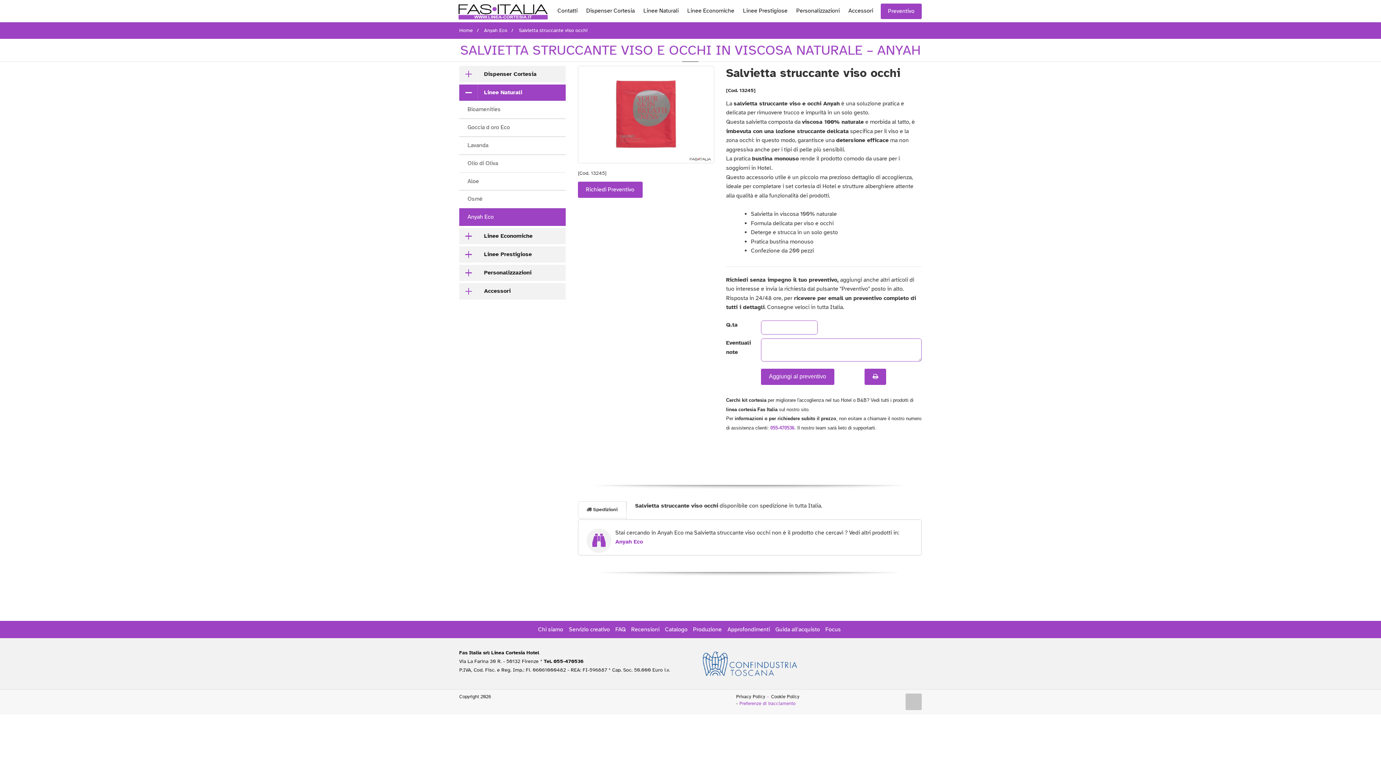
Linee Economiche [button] (508, 236)
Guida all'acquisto (797, 629)
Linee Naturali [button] (503, 92)
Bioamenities (484, 109)
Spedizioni (604, 509)
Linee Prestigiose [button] (508, 254)
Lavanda (478, 145)
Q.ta (732, 324)
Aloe (473, 181)
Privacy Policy (750, 697)
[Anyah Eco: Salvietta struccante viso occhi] (646, 114)
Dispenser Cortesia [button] (510, 74)
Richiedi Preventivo (610, 189)
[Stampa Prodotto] (875, 377)
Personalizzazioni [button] (508, 272)
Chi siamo (550, 629)
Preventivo (901, 11)
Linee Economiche (710, 10)
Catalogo (676, 629)
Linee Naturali (661, 10)
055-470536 (782, 428)
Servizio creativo (589, 629)
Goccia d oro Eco (489, 127)
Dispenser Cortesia (610, 10)
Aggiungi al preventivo (797, 376)
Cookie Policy (785, 697)
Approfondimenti (749, 629)
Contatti (567, 10)
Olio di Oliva (483, 163)
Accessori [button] (497, 291)
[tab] (512, 74)
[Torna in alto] (914, 702)
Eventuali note (737, 347)
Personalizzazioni (818, 10)
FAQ (620, 629)
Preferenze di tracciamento (767, 703)
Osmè (475, 199)
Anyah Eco (481, 217)
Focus (833, 629)
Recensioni (645, 629)
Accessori (860, 10)
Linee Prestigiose (765, 10)
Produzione (707, 629)
